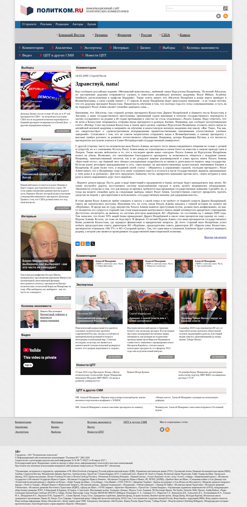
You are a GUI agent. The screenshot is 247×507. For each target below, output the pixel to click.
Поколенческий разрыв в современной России (92, 319)
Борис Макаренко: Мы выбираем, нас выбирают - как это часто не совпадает (44, 264)
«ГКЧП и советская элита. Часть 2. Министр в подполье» (159, 265)
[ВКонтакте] (77, 244)
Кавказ (185, 35)
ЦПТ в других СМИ (58, 55)
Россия (146, 35)
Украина (101, 35)
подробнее (63, 130)
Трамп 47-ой (31, 106)
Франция (124, 35)
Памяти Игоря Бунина (138, 372)
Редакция (62, 24)
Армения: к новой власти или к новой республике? (147, 319)
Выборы (169, 47)
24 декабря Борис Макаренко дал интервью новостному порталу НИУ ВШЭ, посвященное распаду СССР (202, 375)
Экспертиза (93, 47)
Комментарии (33, 47)
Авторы (77, 24)
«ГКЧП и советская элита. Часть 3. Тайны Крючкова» (109, 265)
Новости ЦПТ (96, 55)
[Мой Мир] (88, 244)
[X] (93, 244)
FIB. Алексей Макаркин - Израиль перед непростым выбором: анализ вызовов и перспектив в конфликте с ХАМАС (110, 399)
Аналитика (63, 47)
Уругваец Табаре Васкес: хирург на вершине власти (201, 319)
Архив (91, 24)
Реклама (46, 24)
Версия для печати (215, 237)
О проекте (29, 24)
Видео (27, 55)
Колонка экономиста (203, 47)
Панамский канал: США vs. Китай (41, 176)
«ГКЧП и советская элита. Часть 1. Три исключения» (209, 265)
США (165, 35)
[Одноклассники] (82, 244)
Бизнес (145, 47)
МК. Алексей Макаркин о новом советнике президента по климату (109, 407)
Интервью (121, 47)
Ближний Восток (72, 35)
